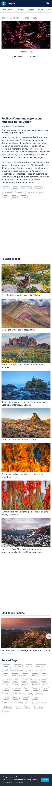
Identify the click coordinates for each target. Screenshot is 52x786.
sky (5, 671)
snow (27, 707)
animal (6, 689)
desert (39, 693)
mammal (17, 689)
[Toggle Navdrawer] (47, 3)
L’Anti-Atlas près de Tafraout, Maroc (19, 439)
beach (43, 680)
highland (34, 684)
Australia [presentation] (20, 10)
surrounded (8, 702)
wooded (40, 702)
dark (5, 197)
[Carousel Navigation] (26, 638)
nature (29, 666)
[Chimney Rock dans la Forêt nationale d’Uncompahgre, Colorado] (48, 35)
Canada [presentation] (31, 10)
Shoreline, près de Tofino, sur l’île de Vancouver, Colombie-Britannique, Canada (24, 403)
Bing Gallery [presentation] (7, 10)
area (20, 702)
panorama (38, 707)
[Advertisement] (26, 89)
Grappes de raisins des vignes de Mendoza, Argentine (22, 475)
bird (27, 689)
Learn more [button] (18, 782)
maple (6, 188)
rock (6, 675)
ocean (6, 684)
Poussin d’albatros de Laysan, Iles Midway (22, 295)
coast (33, 680)
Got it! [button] (45, 780)
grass (6, 680)
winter (6, 711)
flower (19, 193)
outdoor (18, 666)
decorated (26, 188)
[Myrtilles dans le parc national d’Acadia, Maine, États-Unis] (4, 35)
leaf (15, 188)
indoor (23, 197)
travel (6, 698)
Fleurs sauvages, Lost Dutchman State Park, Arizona (23, 366)
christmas (8, 193)
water (25, 675)
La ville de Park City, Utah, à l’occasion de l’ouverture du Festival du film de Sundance (22, 550)
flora (24, 684)
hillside (15, 675)
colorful (38, 193)
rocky (24, 680)
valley (45, 689)
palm (16, 684)
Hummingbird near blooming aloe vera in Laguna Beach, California (25, 513)
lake (18, 707)
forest (35, 698)
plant (14, 197)
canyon (7, 693)
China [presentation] (40, 10)
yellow (35, 689)
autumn (38, 188)
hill (30, 693)
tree (28, 193)
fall (12, 671)
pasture (29, 702)
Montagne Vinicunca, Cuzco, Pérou (18, 329)
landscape (41, 666)
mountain (40, 671)
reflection (8, 707)
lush (15, 680)
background (20, 693)
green (25, 698)
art (44, 684)
